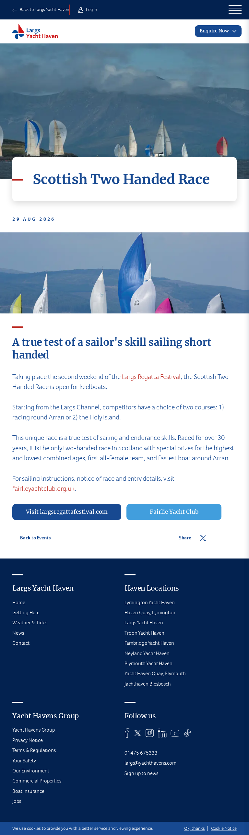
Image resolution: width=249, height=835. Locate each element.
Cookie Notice (224, 828)
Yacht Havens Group (33, 729)
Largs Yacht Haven (143, 622)
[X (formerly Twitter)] (138, 733)
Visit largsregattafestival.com (67, 512)
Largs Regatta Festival (151, 376)
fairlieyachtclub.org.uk (43, 488)
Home (18, 602)
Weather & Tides (29, 622)
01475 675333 (141, 752)
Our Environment (30, 770)
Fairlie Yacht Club (174, 512)
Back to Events (35, 538)
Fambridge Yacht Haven (149, 643)
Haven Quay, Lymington (149, 612)
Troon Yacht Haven (144, 632)
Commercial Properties (36, 780)
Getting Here (26, 612)
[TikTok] (188, 733)
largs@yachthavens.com (150, 762)
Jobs (16, 801)
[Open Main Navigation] (235, 9)
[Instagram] (150, 733)
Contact (21, 643)
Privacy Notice (27, 740)
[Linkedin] (162, 733)
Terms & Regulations (34, 750)
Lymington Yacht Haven (149, 602)
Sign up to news (141, 773)
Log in (91, 9)
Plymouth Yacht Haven (148, 663)
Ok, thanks (194, 828)
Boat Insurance (28, 791)
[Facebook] (127, 733)
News (18, 632)
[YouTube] (175, 733)
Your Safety (24, 760)
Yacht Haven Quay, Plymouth (155, 673)
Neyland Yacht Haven (147, 653)
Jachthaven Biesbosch (147, 683)
